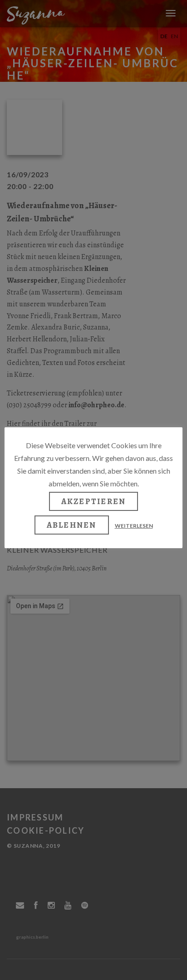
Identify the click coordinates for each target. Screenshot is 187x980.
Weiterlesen (134, 525)
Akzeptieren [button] (93, 501)
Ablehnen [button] (72, 525)
